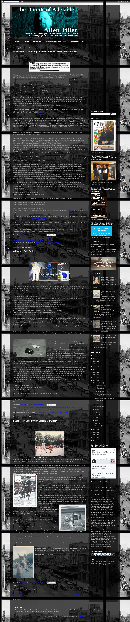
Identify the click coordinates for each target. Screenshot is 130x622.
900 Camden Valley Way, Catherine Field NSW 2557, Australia (56, 412)
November (98, 383)
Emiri (27, 407)
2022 (95, 366)
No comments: (39, 235)
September (98, 406)
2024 (95, 361)
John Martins (67, 585)
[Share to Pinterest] (55, 235)
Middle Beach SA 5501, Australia (46, 590)
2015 (95, 432)
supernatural (39, 240)
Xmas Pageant (37, 587)
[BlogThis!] (49, 235)
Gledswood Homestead (42, 407)
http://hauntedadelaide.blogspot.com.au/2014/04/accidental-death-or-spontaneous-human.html (43, 79)
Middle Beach (17, 587)
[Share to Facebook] (53, 235)
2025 (95, 358)
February (98, 426)
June (96, 415)
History (46, 238)
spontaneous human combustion (23, 240)
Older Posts (81, 595)
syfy (48, 410)
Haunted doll (67, 407)
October (97, 404)
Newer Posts (19, 595)
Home (17, 41)
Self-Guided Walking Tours (56, 41)
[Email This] (48, 235)
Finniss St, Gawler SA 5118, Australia (48, 242)
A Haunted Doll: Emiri (23, 251)
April (96, 420)
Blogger (81, 616)
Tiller (24, 587)
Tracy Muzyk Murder (107, 277)
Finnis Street (22, 238)
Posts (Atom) (26, 599)
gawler (29, 238)
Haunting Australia (77, 407)
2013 (95, 437)
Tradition (29, 587)
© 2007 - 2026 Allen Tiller (104, 487)
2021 (95, 369)
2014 (95, 435)
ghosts (32, 407)
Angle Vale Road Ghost (108, 321)
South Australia (75, 238)
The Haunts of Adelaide (57, 410)
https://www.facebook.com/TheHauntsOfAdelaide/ (29, 395)
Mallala (83, 585)
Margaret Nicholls (55, 238)
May (96, 417)
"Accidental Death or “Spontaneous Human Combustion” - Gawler (45, 52)
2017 (95, 380)
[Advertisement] (103, 77)
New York (70, 210)
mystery (20, 410)
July (96, 412)
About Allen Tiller (77, 41)
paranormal (65, 238)
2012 (95, 440)
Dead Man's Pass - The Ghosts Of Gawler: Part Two (108, 337)
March (97, 423)
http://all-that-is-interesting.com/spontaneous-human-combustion (38, 218)
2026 (95, 355)
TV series (69, 410)
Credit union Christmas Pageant (42, 585)
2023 (95, 364)
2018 (95, 377)
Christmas (28, 585)
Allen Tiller (21, 407)
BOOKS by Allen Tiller (32, 41)
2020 (95, 372)
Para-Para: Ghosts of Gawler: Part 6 (108, 292)
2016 (95, 429)
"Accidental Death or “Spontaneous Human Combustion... (102, 386)
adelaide (21, 585)
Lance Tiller (76, 585)
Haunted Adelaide (38, 238)
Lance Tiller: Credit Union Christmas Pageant (35, 421)
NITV (25, 410)
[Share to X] (51, 235)
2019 (95, 375)
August (97, 409)
